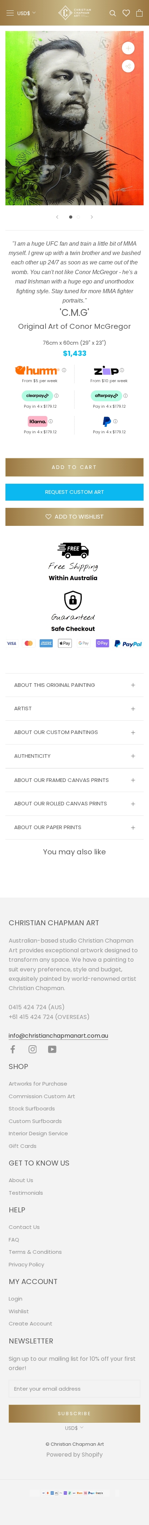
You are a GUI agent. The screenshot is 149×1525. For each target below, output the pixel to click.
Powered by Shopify (74, 1454)
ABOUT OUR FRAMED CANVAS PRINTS (61, 780)
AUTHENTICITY (32, 756)
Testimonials (26, 1193)
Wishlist (19, 1311)
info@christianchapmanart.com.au (58, 1036)
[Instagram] (33, 1049)
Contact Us (24, 1227)
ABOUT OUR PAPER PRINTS (47, 827)
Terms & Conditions (35, 1252)
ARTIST (23, 708)
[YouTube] (52, 1049)
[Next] (92, 217)
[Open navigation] (10, 13)
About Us (21, 1180)
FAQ (14, 1239)
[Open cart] (139, 13)
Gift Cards (23, 1146)
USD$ (23, 13)
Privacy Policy (26, 1264)
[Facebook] (13, 1049)
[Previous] (57, 217)
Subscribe (74, 1413)
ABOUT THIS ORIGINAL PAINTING (54, 685)
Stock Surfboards (32, 1108)
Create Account (30, 1323)
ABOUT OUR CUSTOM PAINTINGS (56, 732)
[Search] (113, 13)
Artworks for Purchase (38, 1083)
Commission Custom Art (42, 1096)
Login (15, 1298)
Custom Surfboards (35, 1121)
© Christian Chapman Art (75, 1444)
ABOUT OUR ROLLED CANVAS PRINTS (60, 803)
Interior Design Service (38, 1133)
